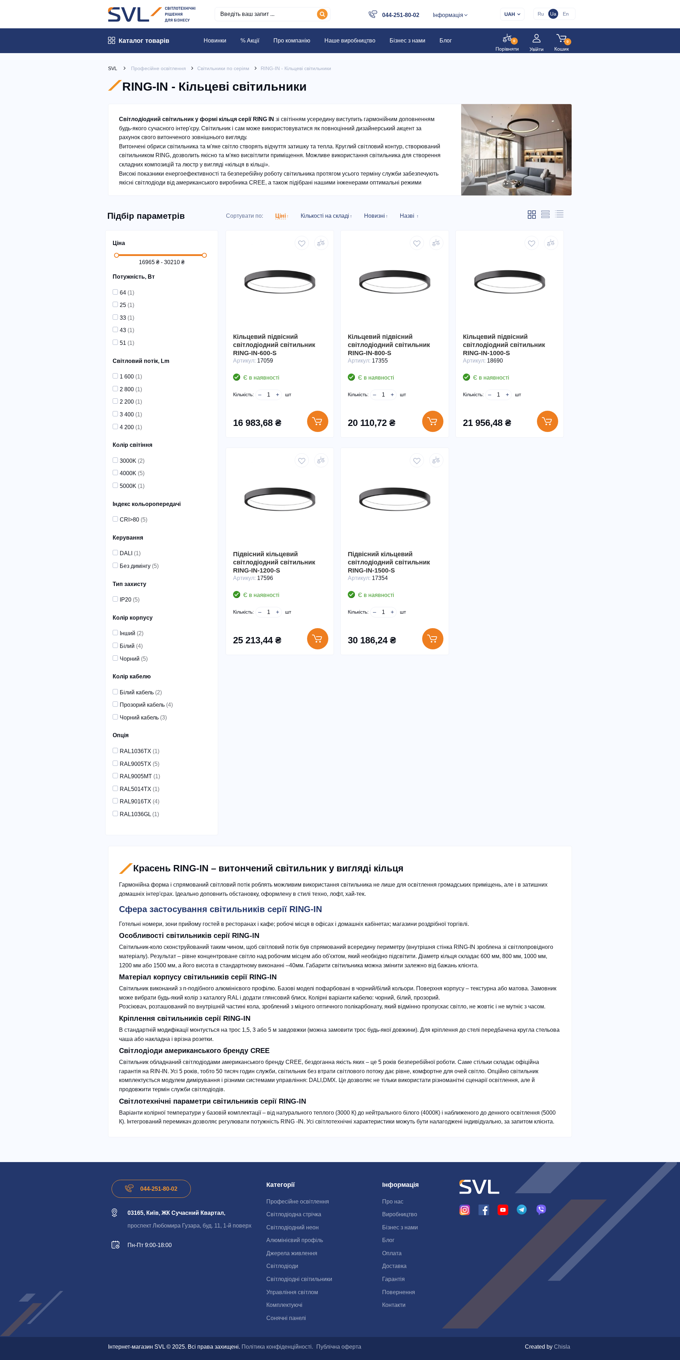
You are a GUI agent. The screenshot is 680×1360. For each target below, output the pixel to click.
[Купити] (317, 421)
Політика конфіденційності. (277, 1347)
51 (127, 343)
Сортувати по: (244, 216)
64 (127, 293)
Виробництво (399, 1214)
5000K (132, 486)
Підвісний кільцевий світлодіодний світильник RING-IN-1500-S (389, 562)
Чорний (134, 659)
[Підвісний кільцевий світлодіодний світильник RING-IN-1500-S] (394, 501)
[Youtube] (503, 1209)
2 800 (131, 389)
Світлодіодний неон (292, 1227)
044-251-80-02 (400, 15)
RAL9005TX (139, 764)
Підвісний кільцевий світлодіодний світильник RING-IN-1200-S (274, 562)
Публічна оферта (338, 1347)
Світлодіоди (282, 1266)
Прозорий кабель (146, 705)
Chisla (562, 1347)
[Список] (545, 217)
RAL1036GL (139, 814)
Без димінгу (139, 566)
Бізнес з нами (400, 1227)
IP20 (130, 600)
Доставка (394, 1266)
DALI (130, 553)
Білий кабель (141, 692)
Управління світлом (292, 1292)
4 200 (131, 427)
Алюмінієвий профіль (294, 1240)
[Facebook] (483, 1209)
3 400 (131, 414)
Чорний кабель (143, 718)
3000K (132, 461)
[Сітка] (532, 217)
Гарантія (393, 1279)
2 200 (131, 402)
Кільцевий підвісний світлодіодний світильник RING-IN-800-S (389, 345)
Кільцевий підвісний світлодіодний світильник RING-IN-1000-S (504, 345)
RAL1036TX (139, 751)
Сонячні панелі (286, 1318)
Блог (388, 1240)
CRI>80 (133, 520)
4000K (132, 473)
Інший (131, 633)
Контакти (394, 1305)
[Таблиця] (559, 216)
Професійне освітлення (297, 1202)
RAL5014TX (139, 789)
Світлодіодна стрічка (293, 1214)
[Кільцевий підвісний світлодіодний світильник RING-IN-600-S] (280, 284)
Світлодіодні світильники (299, 1279)
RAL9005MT (140, 776)
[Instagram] (464, 1209)
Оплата (392, 1253)
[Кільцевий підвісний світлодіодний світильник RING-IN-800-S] (394, 284)
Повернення (398, 1292)
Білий (131, 646)
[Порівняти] (321, 243)
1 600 (131, 377)
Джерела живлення (291, 1253)
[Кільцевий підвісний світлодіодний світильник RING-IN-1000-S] (509, 284)
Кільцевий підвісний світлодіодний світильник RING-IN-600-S (274, 345)
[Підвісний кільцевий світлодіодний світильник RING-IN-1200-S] (280, 501)
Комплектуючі (284, 1305)
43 (127, 330)
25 (127, 305)
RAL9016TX (139, 801)
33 (127, 318)
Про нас (392, 1202)
